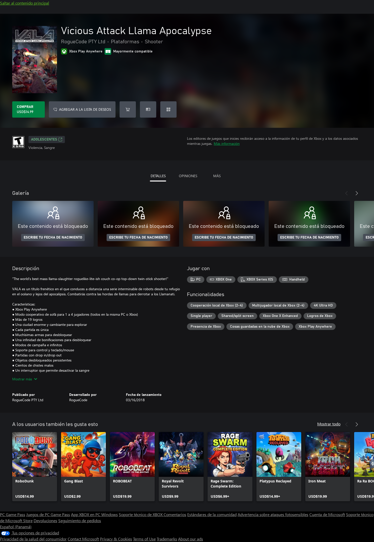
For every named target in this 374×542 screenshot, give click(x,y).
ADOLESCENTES (44, 139)
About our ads (190, 538)
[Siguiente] (357, 193)
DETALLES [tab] (158, 175)
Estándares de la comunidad (212, 514)
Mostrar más (22, 379)
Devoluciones (45, 520)
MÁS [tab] (217, 175)
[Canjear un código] (168, 109)
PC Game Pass (12, 514)
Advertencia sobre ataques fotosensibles (273, 514)
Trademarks (167, 538)
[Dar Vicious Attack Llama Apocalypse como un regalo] (148, 109)
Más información (227, 143)
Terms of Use (144, 538)
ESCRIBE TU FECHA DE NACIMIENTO (53, 237)
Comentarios (175, 514)
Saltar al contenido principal (24, 3)
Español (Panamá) (16, 526)
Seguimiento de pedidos (79, 520)
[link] (34, 466)
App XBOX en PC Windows (94, 514)
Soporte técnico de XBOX (141, 514)
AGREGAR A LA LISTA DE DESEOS (85, 109)
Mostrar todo (328, 423)
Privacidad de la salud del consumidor (33, 538)
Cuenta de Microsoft (327, 514)
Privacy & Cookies (116, 538)
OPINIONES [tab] (188, 175)
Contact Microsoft (83, 538)
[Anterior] (346, 193)
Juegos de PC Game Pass (48, 514)
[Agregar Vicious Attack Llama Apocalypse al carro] (128, 109)
